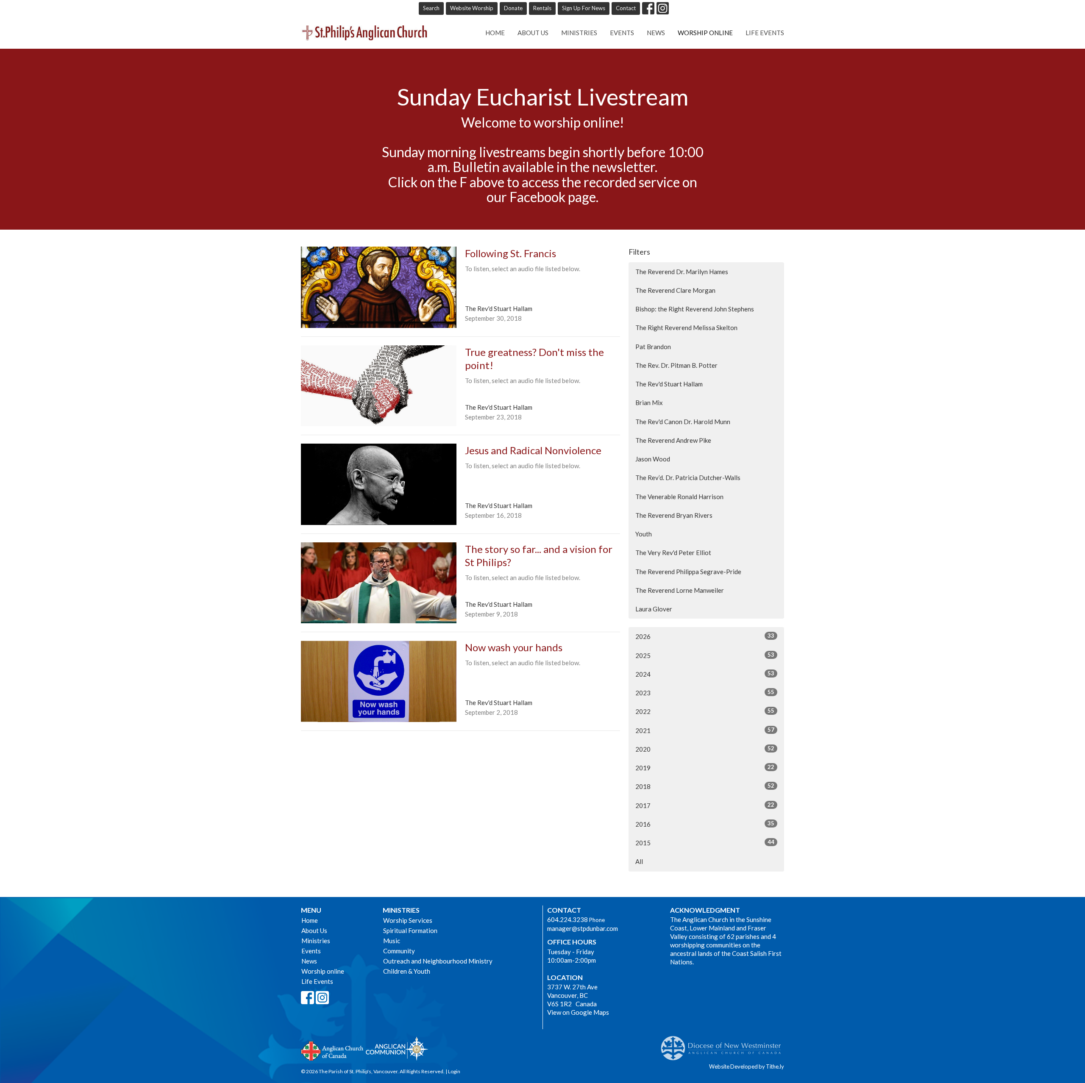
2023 (704, 693)
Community (399, 951)
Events (622, 32)
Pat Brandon (653, 346)
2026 (704, 636)
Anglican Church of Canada (332, 1050)
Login (454, 1071)
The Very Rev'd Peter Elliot (673, 552)
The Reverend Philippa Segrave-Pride (688, 571)
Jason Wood (652, 459)
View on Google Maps (578, 1012)
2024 (704, 674)
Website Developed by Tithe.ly (746, 1066)
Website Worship (471, 8)
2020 (704, 749)
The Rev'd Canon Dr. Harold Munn (682, 421)
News (656, 32)
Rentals (542, 8)
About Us (532, 32)
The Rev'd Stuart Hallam (669, 384)
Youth (643, 534)
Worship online (705, 32)
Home (495, 32)
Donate (513, 8)
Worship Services (407, 920)
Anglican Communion (396, 1048)
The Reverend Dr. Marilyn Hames (681, 271)
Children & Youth (406, 971)
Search (431, 8)
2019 (704, 768)
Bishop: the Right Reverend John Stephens (694, 309)
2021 (704, 730)
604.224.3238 (567, 919)
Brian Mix (649, 402)
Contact (626, 8)
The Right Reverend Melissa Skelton (686, 327)
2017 (704, 805)
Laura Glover (653, 609)
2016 (704, 824)
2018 (704, 786)
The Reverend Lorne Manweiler (679, 590)
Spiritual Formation (410, 930)
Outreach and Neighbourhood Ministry (437, 961)
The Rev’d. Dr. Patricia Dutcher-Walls (687, 477)
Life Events (765, 32)
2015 (704, 843)
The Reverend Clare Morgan (675, 290)
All (639, 861)
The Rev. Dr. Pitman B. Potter (676, 365)
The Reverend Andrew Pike (673, 440)
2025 (704, 655)
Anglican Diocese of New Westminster (724, 1044)
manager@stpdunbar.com (582, 928)
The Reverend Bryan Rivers (673, 515)
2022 (704, 711)
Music (391, 940)
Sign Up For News (583, 8)
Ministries (579, 32)
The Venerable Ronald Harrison (679, 496)
